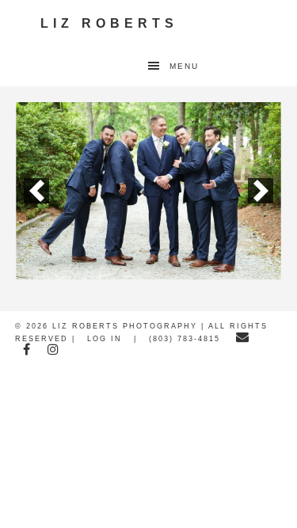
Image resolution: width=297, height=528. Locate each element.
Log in (104, 339)
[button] (36, 190)
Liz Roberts (109, 23)
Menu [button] (184, 66)
